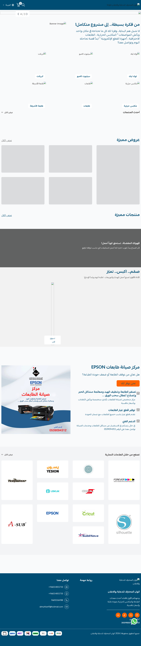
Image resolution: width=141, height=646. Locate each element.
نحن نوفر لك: (128, 383)
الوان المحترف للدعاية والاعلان (103, 633)
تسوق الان (52, 340)
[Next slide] (18, 14)
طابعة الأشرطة (36, 106)
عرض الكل (8, 112)
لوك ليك (133, 76)
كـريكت (40, 76)
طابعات (86, 106)
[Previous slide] (27, 14)
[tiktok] (124, 615)
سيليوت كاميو (83, 76)
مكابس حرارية (130, 106)
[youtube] (118, 615)
